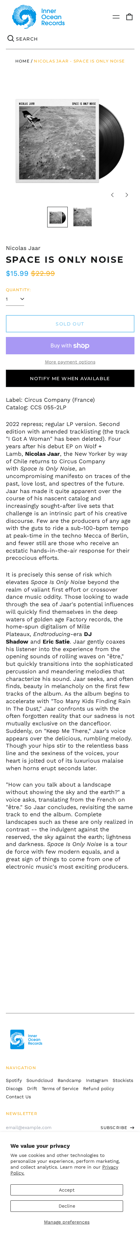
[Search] (11, 39)
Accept (67, 1190)
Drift (32, 1088)
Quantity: (18, 289)
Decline (67, 1206)
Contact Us (18, 1096)
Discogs (14, 1088)
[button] (129, 17)
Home (22, 61)
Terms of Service (60, 1088)
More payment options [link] (70, 361)
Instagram (97, 1080)
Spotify (14, 1080)
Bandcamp (69, 1080)
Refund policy (98, 1088)
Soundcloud (39, 1080)
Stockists (123, 1080)
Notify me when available (70, 378)
